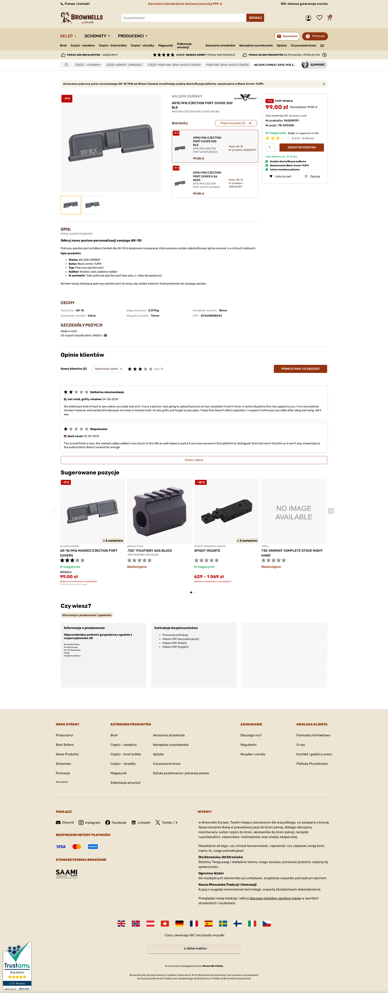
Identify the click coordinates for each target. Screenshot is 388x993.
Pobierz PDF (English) (175, 646)
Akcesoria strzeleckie (220, 45)
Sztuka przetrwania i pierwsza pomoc (181, 773)
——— (322, 45)
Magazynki (165, 45)
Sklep (66, 35)
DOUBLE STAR (135, 546)
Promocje (318, 36)
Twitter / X (170, 823)
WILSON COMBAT (187, 96)
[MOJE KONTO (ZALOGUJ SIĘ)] (309, 18)
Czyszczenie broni (303, 45)
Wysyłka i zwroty (252, 754)
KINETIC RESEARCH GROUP (210, 546)
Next (331, 511)
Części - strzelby (142, 45)
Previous (55, 511)
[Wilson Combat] (245, 97)
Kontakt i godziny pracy (314, 754)
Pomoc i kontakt (77, 4)
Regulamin (248, 745)
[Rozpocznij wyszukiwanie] (255, 18)
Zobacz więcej (194, 460)
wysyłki (303, 115)
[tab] (87, 615)
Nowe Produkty (67, 754)
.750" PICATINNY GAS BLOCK (149, 550)
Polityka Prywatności (312, 764)
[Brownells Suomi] (238, 924)
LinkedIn (144, 823)
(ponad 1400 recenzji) (205, 54)
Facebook (119, 823)
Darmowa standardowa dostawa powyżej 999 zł (185, 4)
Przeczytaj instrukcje (175, 634)
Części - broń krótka (113, 45)
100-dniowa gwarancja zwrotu (304, 4)
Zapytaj (315, 176)
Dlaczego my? (251, 735)
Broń (63, 45)
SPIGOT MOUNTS (207, 550)
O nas (300, 745)
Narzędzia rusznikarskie (256, 45)
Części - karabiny (83, 45)
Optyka (282, 45)
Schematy (95, 35)
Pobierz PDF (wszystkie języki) (180, 638)
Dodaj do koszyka (302, 147)
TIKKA (264, 546)
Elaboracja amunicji (184, 45)
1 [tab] (192, 594)
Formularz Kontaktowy (313, 735)
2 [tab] (196, 594)
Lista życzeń (320, 18)
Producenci (131, 35)
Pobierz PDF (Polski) (174, 643)
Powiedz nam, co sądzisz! (300, 368)
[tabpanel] (92, 532)
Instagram (92, 823)
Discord (68, 822)
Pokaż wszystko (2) (232, 123)
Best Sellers (65, 745)
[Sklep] (65, 65)
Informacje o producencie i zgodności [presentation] (87, 615)
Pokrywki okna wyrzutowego (73, 584)
